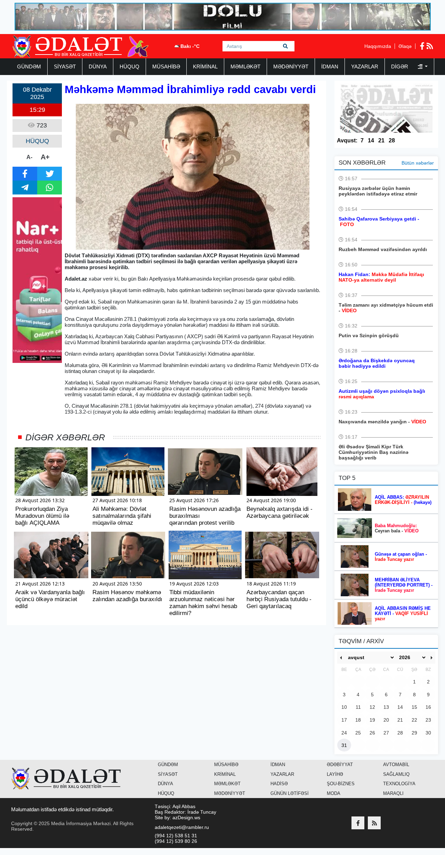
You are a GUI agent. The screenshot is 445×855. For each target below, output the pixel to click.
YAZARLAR (364, 66)
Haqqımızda (377, 46)
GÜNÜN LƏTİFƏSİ (289, 793)
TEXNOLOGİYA (399, 783)
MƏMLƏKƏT (245, 66)
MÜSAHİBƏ (166, 66)
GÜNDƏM (29, 66)
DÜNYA (98, 66)
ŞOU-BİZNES (341, 783)
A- (29, 157)
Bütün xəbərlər (418, 163)
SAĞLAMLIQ (396, 774)
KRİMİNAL (205, 66)
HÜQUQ (129, 66)
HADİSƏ (279, 783)
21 (381, 140)
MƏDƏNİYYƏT (290, 66)
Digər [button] (400, 66)
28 (392, 140)
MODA (333, 793)
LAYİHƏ (335, 774)
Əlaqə (405, 46)
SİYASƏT (65, 66)
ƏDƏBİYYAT (340, 764)
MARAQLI (393, 793)
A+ (45, 157)
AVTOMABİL (396, 764)
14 (371, 140)
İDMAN (329, 66)
